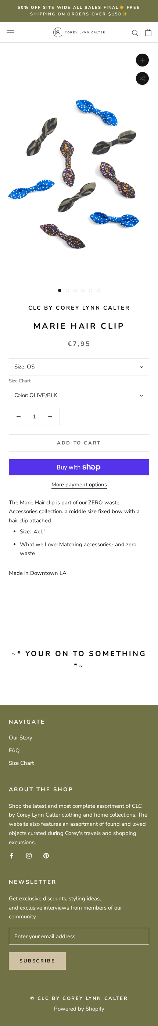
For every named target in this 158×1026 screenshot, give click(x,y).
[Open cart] (148, 32)
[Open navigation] (10, 32)
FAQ (14, 750)
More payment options (79, 484)
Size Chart (20, 381)
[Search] (135, 32)
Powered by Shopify (79, 1008)
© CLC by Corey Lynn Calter (79, 998)
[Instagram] (29, 855)
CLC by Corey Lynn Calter (79, 308)
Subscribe (37, 961)
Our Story (20, 737)
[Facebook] (11, 855)
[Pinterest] (46, 855)
